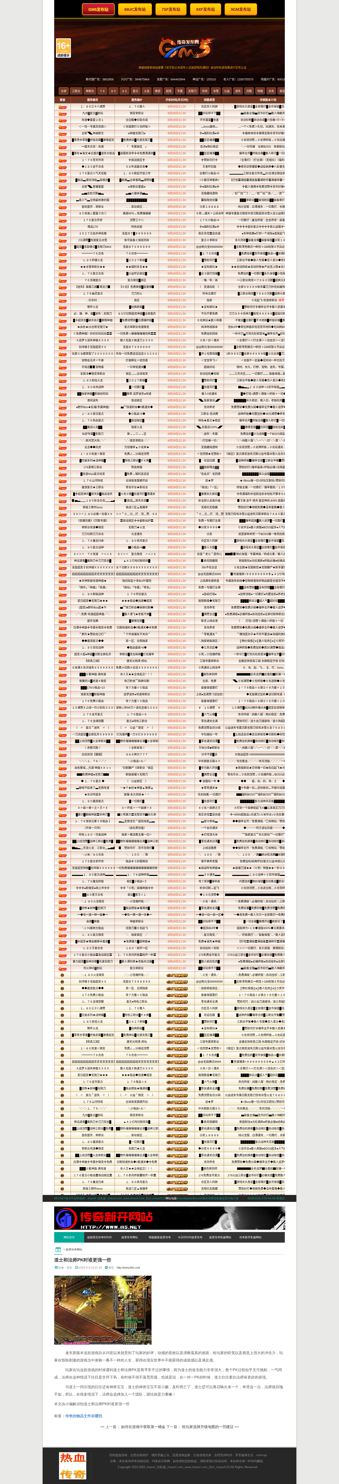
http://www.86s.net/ (128, 1267)
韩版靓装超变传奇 (160, 1237)
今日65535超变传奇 (190, 1237)
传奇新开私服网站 (250, 1237)
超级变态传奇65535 (99, 1237)
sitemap (261, 1455)
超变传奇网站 (129, 1237)
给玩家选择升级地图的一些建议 (208, 1427)
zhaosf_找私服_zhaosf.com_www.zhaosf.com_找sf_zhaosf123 (188, 1467)
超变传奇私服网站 (220, 1237)
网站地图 (171, 1198)
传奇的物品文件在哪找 (83, 1416)
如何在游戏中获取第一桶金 (143, 1427)
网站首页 (69, 1237)
